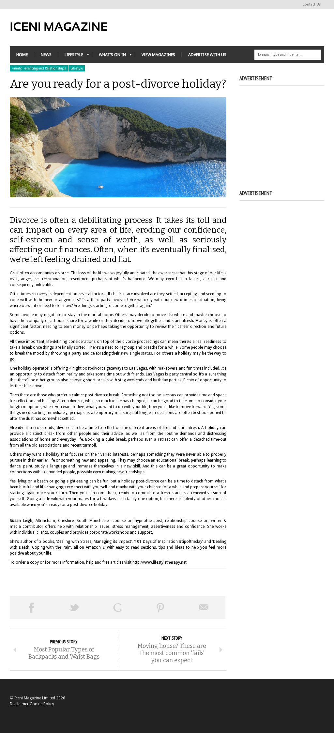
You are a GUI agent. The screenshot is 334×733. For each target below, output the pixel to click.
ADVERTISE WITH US (207, 54)
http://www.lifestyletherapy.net (159, 562)
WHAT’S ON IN (109, 56)
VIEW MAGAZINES (158, 54)
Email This (203, 607)
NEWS (46, 54)
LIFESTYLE (70, 56)
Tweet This (74, 607)
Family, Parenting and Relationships (39, 68)
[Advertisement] (286, 130)
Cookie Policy (42, 704)
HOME (22, 54)
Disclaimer (19, 704)
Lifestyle (76, 68)
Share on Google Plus (117, 607)
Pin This (160, 607)
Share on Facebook (31, 607)
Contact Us (311, 4)
